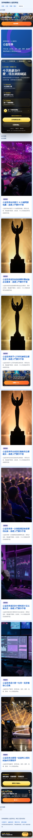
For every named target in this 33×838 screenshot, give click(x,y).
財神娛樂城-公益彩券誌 (10, 2)
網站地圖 (23, 822)
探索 (3, 6)
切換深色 (21, 6)
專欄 (11, 6)
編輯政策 (10, 822)
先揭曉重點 (16, 125)
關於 (15, 6)
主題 (7, 6)
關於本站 (17, 822)
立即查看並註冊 (16, 119)
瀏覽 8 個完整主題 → (8, 54)
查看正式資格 (16, 783)
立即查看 (25, 834)
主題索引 (4, 822)
